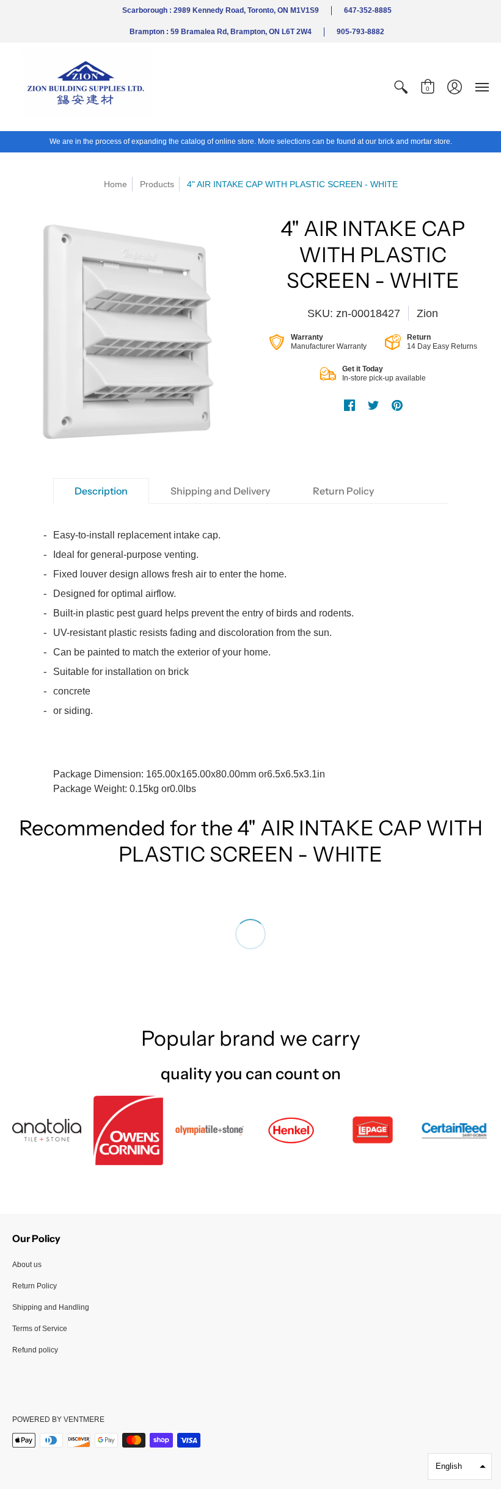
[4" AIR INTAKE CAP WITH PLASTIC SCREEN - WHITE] (128, 332)
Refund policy (35, 1350)
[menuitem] (400, 87)
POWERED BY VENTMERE (58, 1419)
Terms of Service (39, 1328)
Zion (427, 313)
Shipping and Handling (50, 1307)
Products (157, 184)
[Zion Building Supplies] (88, 87)
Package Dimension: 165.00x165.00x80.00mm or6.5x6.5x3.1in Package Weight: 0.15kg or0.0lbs (203, 662)
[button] (400, 87)
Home (115, 184)
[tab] (101, 491)
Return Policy (34, 1286)
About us (27, 1264)
